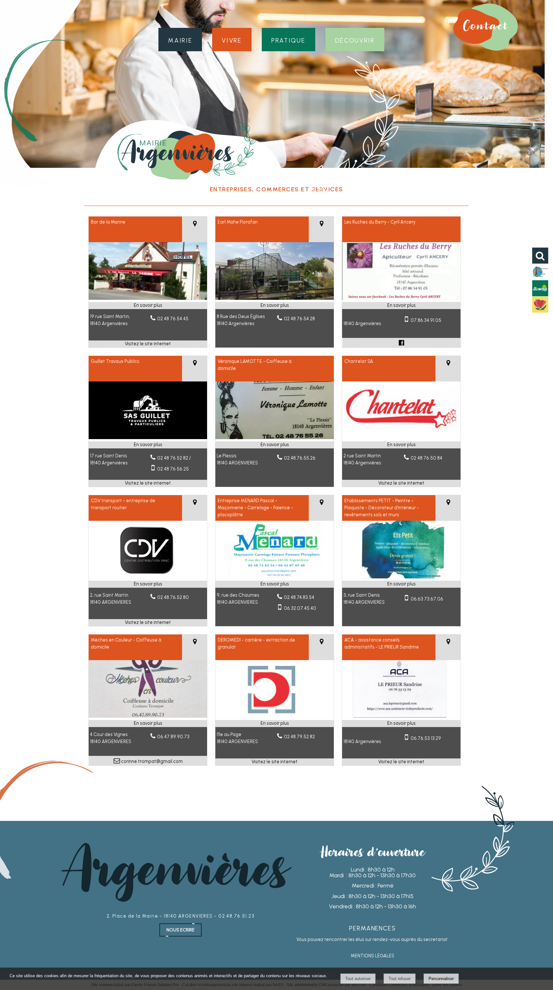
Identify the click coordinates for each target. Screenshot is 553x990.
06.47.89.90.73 (173, 737)
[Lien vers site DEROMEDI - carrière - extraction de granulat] (274, 716)
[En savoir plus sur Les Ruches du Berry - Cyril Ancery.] (401, 305)
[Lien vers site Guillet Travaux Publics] (148, 437)
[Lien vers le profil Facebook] (401, 343)
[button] (540, 256)
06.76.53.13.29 (426, 738)
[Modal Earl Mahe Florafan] (274, 298)
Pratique (288, 39)
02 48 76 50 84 (426, 458)
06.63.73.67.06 (427, 599)
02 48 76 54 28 (299, 319)
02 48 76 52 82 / (174, 458)
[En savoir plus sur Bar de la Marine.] (148, 305)
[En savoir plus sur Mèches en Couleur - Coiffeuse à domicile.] (148, 723)
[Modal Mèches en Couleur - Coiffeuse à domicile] (148, 716)
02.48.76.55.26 (300, 458)
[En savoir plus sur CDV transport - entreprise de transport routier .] (148, 584)
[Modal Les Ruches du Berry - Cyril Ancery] (401, 298)
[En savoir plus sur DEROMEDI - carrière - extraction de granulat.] (274, 723)
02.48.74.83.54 (299, 597)
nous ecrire (180, 930)
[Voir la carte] (194, 229)
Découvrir (355, 39)
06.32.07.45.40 (300, 608)
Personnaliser (441, 978)
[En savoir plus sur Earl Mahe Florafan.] (274, 305)
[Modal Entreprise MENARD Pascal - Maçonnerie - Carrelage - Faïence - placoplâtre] (274, 577)
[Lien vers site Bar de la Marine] (148, 298)
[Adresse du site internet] (148, 344)
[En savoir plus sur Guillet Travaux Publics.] (148, 444)
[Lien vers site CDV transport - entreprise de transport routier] (148, 577)
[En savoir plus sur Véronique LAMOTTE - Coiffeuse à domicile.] (274, 444)
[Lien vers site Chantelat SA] (401, 437)
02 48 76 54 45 (172, 319)
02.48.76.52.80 (173, 597)
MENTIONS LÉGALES (372, 956)
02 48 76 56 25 (173, 469)
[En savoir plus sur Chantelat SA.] (401, 444)
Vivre (232, 39)
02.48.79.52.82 (299, 737)
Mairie (180, 39)
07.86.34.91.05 (426, 320)
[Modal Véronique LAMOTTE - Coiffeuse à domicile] (274, 437)
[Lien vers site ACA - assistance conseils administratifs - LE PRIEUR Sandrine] (401, 716)
